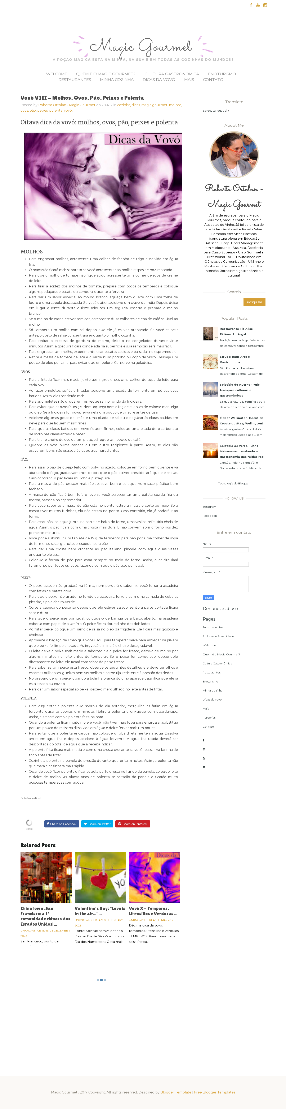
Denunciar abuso (220, 608)
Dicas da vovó (212, 699)
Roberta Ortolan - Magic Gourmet (66, 105)
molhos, (175, 105)
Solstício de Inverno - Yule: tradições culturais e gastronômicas (240, 390)
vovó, (68, 110)
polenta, (56, 110)
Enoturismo (222, 74)
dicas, (136, 105)
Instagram (209, 506)
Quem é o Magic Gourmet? (106, 74)
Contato (213, 79)
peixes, (43, 110)
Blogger (244, 483)
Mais (189, 79)
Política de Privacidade (218, 636)
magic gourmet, (155, 105)
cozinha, (124, 105)
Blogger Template (175, 1092)
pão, (33, 110)
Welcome (56, 74)
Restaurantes (75, 79)
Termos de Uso (213, 627)
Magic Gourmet (143, 47)
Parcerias (209, 717)
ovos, (25, 110)
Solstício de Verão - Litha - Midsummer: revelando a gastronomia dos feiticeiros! (242, 451)
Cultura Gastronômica (172, 74)
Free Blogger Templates (214, 1092)
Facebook (210, 515)
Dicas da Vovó (159, 79)
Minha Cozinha (117, 79)
